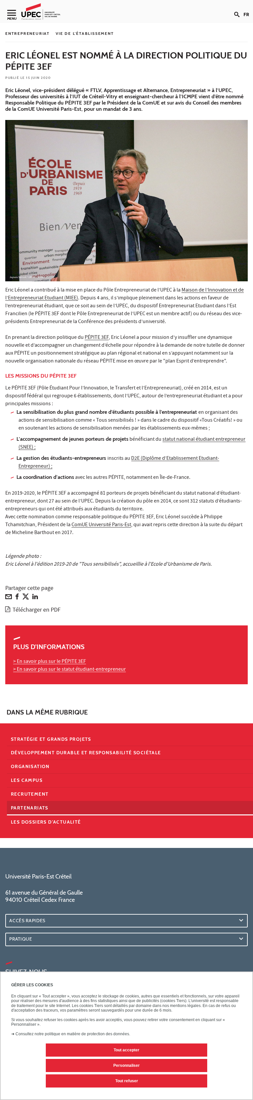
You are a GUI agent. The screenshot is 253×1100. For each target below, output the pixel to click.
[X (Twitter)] (25, 598)
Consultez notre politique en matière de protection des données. (72, 1034)
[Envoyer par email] (8, 598)
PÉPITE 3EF (97, 338)
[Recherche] (238, 9)
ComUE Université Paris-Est (101, 525)
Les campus (26, 780)
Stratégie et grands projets (51, 739)
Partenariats (29, 808)
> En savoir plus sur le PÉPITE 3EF (49, 662)
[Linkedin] (35, 598)
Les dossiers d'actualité (46, 822)
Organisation (30, 766)
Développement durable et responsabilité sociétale (86, 753)
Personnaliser (126, 1065)
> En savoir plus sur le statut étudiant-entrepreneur (69, 670)
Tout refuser (126, 1081)
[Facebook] (17, 598)
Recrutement (29, 794)
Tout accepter (126, 1050)
